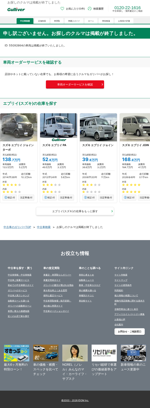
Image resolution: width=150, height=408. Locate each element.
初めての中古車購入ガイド (21, 285)
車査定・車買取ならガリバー (57, 274)
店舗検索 (42, 21)
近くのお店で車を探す (18, 316)
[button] (75, 84)
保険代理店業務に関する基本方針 (129, 302)
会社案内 (118, 324)
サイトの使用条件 (123, 285)
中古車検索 (25, 21)
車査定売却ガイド (52, 280)
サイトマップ (120, 280)
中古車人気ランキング (18, 295)
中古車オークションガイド (56, 311)
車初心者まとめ (86, 274)
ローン (91, 21)
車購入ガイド (74, 21)
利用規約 (118, 290)
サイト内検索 (120, 274)
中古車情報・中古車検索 (19, 274)
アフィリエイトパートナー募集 (129, 314)
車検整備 (106, 21)
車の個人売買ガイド (53, 305)
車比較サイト (85, 300)
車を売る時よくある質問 (55, 290)
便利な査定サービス (53, 295)
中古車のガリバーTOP (17, 227)
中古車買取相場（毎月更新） (57, 300)
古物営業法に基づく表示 (126, 309)
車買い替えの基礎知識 (18, 311)
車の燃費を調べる (87, 290)
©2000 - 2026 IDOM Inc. (75, 400)
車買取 (57, 21)
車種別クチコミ (86, 295)
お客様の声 (119, 319)
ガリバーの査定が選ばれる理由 (58, 285)
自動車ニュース (86, 280)
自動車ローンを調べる (18, 300)
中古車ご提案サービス (18, 280)
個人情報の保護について (126, 295)
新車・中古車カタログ (89, 285)
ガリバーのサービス (17, 290)
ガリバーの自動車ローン (19, 305)
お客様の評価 (124, 21)
